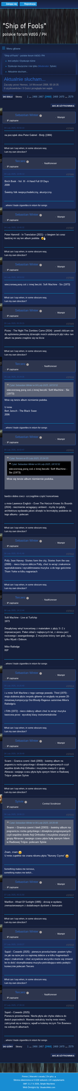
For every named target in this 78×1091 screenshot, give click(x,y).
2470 (61, 96)
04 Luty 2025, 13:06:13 (14, 174)
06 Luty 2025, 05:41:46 (14, 553)
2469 (55, 96)
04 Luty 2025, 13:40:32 (14, 227)
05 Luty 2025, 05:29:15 (14, 323)
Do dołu (8, 97)
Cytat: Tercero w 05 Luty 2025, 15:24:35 (28, 458)
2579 (70, 96)
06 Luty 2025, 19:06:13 (14, 814)
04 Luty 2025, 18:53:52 (14, 277)
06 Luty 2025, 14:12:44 (14, 610)
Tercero (20, 161)
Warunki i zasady (37, 1076)
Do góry (8, 1047)
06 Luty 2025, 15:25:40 (14, 686)
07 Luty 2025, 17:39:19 (14, 1005)
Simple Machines (47, 1084)
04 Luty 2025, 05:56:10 (14, 128)
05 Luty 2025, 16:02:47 (14, 450)
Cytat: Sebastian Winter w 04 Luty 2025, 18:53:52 (33, 385)
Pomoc (25, 1076)
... (30, 96)
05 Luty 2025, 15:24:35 (14, 377)
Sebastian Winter (26, 115)
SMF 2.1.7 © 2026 (31, 1084)
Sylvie (53, 66)
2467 (41, 96)
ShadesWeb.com (47, 1087)
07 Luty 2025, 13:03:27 (14, 944)
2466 (34, 96)
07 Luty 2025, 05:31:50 (14, 895)
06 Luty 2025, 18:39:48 (14, 753)
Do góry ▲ (51, 1076)
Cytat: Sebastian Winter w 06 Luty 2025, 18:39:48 (33, 823)
